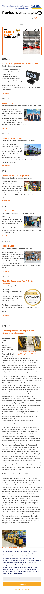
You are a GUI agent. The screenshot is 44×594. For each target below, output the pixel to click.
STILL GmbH (8, 246)
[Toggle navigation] (2, 17)
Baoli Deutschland (9, 210)
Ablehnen (22, 579)
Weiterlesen (6, 93)
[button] (3, 6)
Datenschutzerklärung (16, 574)
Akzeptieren (22, 584)
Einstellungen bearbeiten (22, 589)
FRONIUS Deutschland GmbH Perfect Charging (18, 282)
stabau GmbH (8, 103)
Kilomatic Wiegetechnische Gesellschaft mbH (20, 63)
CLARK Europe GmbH (12, 138)
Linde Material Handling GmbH (15, 175)
